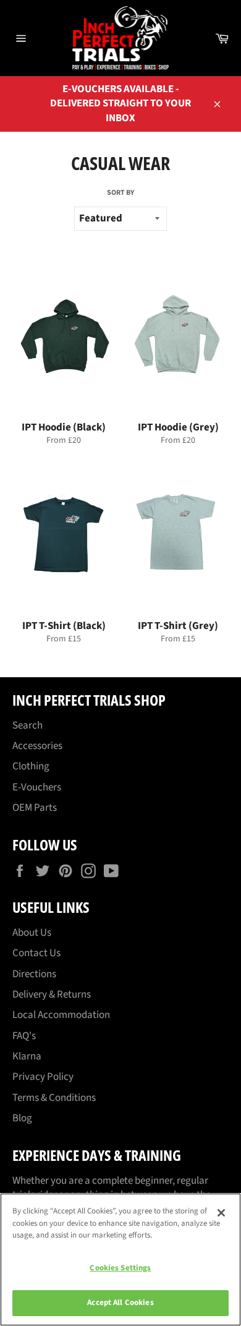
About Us (31, 932)
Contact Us (36, 953)
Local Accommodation (61, 1014)
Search (27, 725)
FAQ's (24, 1036)
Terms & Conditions (54, 1097)
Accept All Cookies (120, 1302)
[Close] (221, 1212)
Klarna (26, 1056)
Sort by (120, 193)
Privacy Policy (43, 1076)
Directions (34, 974)
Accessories (37, 745)
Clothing (30, 766)
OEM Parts (34, 807)
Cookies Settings (120, 1267)
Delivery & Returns (51, 994)
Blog (22, 1118)
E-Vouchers (36, 787)
